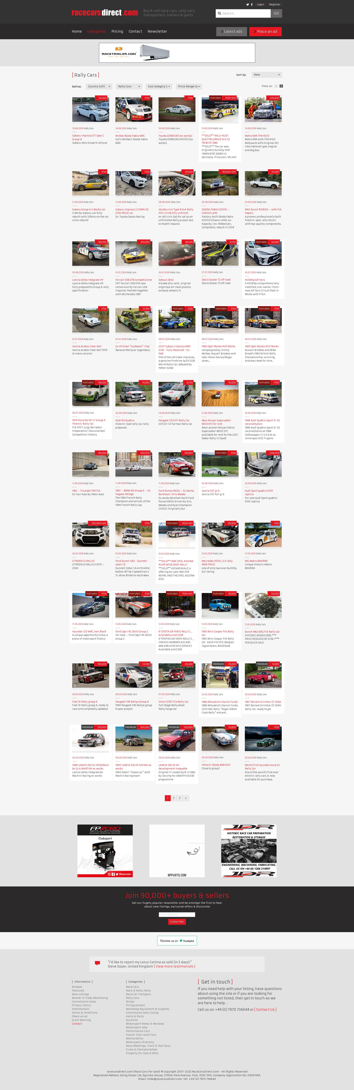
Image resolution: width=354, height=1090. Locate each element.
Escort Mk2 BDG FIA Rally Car (262, 631)
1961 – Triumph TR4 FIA (86, 490)
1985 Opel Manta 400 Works (218, 346)
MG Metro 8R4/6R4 (256, 561)
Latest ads (232, 31)
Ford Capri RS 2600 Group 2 (131, 631)
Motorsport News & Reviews (145, 1023)
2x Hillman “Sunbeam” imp (132, 346)
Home (77, 31)
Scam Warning (81, 1020)
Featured (78, 990)
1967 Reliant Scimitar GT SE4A (263, 702)
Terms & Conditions (85, 1012)
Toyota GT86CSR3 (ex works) (175, 135)
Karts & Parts (135, 1016)
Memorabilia (134, 1038)
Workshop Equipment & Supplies (147, 1009)
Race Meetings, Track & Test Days (148, 1045)
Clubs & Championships (141, 1049)
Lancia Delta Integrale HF (87, 279)
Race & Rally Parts (138, 990)
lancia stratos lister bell (87, 346)
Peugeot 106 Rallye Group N (132, 701)
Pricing (117, 31)
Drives (130, 1001)
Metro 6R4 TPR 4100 (257, 135)
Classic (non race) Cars (141, 1034)
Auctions (132, 1020)
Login (260, 4)
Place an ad (266, 31)
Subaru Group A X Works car (88, 209)
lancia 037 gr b (211, 490)
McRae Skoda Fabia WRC (130, 135)
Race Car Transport (138, 994)
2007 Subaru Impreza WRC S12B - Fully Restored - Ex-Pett (175, 350)
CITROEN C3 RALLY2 (83, 561)
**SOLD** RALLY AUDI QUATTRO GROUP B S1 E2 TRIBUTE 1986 (216, 139)
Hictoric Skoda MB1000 (216, 765)
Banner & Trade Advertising (90, 998)
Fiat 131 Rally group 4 (84, 701)
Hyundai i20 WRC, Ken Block (89, 631)
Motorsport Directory (140, 1042)
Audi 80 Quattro (124, 420)
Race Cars (132, 986)
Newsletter (157, 31)
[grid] (281, 86)
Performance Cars (138, 1031)
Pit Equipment (135, 1005)
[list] (276, 86)
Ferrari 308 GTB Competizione (133, 279)
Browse (77, 986)
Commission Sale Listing (142, 1012)
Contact (135, 31)
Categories (96, 31)
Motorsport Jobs (137, 1027)
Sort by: (241, 74)
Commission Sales (84, 1001)
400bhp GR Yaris (255, 279)
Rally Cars (132, 998)
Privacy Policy (81, 1005)
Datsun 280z (166, 279)
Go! (276, 13)
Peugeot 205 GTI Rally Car (174, 420)
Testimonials (80, 1009)
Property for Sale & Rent (142, 1053)
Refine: (76, 86)
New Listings (80, 994)
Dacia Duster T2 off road (216, 279)
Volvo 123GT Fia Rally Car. (174, 701)
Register (274, 4)
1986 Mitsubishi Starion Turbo (220, 702)
